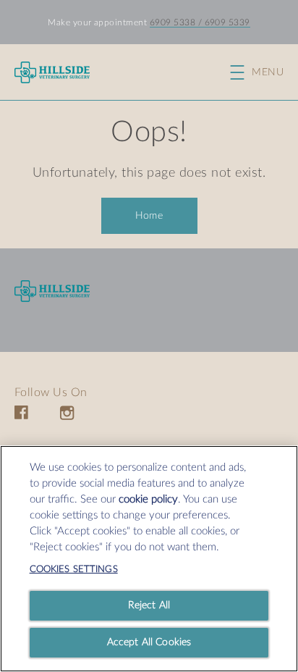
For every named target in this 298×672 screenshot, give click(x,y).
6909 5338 (172, 22)
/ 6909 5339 (222, 22)
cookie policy (148, 499)
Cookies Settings (74, 569)
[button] (264, 72)
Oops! (149, 132)
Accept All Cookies (149, 642)
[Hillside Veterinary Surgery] (52, 291)
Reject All (149, 605)
